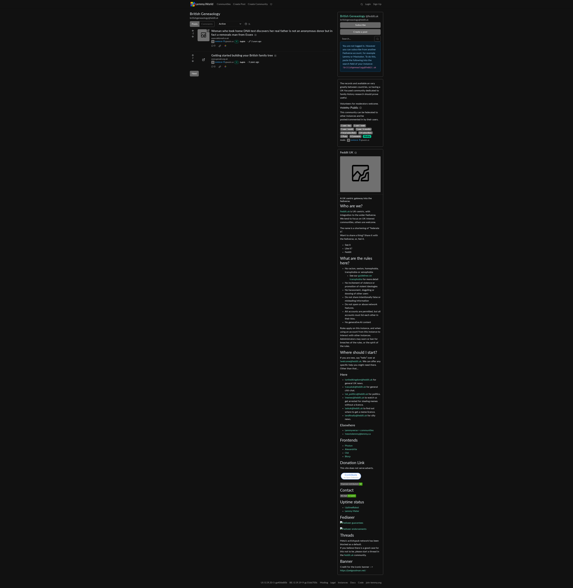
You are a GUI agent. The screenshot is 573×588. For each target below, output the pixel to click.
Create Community (258, 4)
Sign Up (377, 4)
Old (347, 453)
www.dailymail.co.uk (220, 38)
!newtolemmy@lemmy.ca (358, 434)
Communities (224, 4)
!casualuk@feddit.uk (355, 387)
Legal (333, 582)
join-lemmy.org (373, 582)
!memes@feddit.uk (354, 397)
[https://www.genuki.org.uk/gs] (204, 60)
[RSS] (249, 24)
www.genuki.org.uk (219, 59)
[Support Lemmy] (271, 4)
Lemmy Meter (352, 511)
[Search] (361, 4)
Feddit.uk (345, 211)
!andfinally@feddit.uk (356, 415)
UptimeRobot (352, 507)
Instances (343, 582)
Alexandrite (351, 449)
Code (360, 582)
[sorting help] (246, 24)
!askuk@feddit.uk (354, 408)
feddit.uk (348, 555)
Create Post (239, 4)
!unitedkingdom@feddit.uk (358, 380)
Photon (349, 446)
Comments (207, 24)
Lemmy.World (204, 4)
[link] (220, 46)
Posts (195, 24)
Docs (353, 582)
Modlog (367, 136)
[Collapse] (355, 152)
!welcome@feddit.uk (350, 361)
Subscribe (360, 25)
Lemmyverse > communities (359, 430)
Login (368, 4)
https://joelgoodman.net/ (353, 570)
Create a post (360, 32)
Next (194, 73)
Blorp (348, 456)
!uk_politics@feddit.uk (356, 394)
